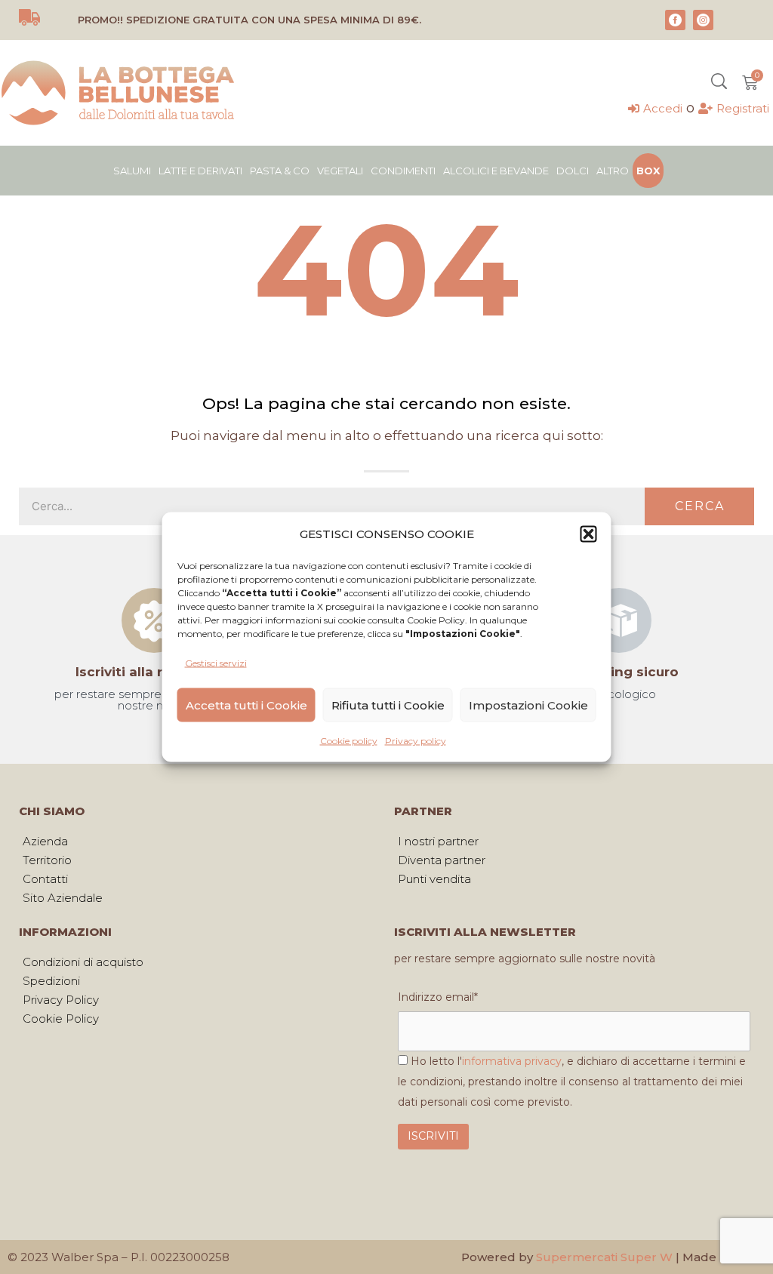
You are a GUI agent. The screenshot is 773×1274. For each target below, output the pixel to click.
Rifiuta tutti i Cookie (388, 704)
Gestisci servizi (216, 663)
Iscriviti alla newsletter (153, 671)
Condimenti (403, 171)
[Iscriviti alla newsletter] (154, 620)
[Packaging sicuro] (619, 620)
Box (648, 171)
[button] (588, 533)
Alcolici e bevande (496, 171)
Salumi (132, 171)
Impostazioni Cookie (528, 704)
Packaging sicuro (619, 671)
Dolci (572, 171)
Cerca (700, 506)
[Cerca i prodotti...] (719, 83)
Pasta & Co (280, 171)
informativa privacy (512, 1061)
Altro (612, 171)
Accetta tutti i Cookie (246, 704)
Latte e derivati (200, 171)
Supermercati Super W (604, 1257)
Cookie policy (348, 740)
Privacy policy (415, 740)
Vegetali (340, 171)
